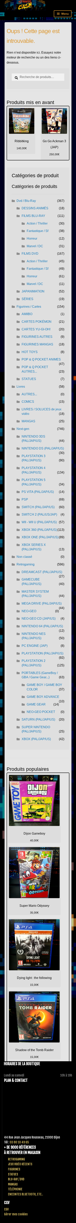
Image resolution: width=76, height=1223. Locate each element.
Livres (21, 386)
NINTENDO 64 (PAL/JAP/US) (42, 626)
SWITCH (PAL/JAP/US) (38, 507)
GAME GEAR (36, 704)
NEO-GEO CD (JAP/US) (39, 618)
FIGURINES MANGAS (37, 344)
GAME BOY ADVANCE (43, 696)
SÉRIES (27, 299)
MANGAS (28, 421)
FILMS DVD (30, 253)
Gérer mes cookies (16, 1214)
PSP (25, 499)
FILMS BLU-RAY (33, 215)
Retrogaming (25, 564)
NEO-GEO (29, 611)
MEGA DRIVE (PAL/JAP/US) (42, 603)
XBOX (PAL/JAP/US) (36, 739)
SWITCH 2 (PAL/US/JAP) (39, 514)
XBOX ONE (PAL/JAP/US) (40, 537)
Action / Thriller (37, 223)
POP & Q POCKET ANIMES (41, 359)
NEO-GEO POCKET (41, 711)
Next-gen (23, 428)
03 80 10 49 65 (19, 1142)
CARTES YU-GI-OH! (36, 329)
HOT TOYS (30, 352)
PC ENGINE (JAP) (35, 645)
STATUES (29, 379)
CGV (6, 1209)
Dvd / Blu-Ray (26, 200)
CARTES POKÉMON (36, 321)
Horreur (32, 238)
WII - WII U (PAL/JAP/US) (39, 522)
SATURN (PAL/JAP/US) (38, 719)
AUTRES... (29, 394)
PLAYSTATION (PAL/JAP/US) (42, 653)
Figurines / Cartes (29, 306)
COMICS (28, 401)
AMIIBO (27, 314)
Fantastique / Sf (37, 231)
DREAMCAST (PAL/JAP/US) (42, 572)
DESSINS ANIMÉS (35, 208)
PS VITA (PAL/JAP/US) (38, 491)
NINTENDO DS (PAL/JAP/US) (43, 448)
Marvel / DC (35, 246)
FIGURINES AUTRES (37, 336)
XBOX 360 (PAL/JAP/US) (39, 529)
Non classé (24, 556)
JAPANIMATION (33, 291)
